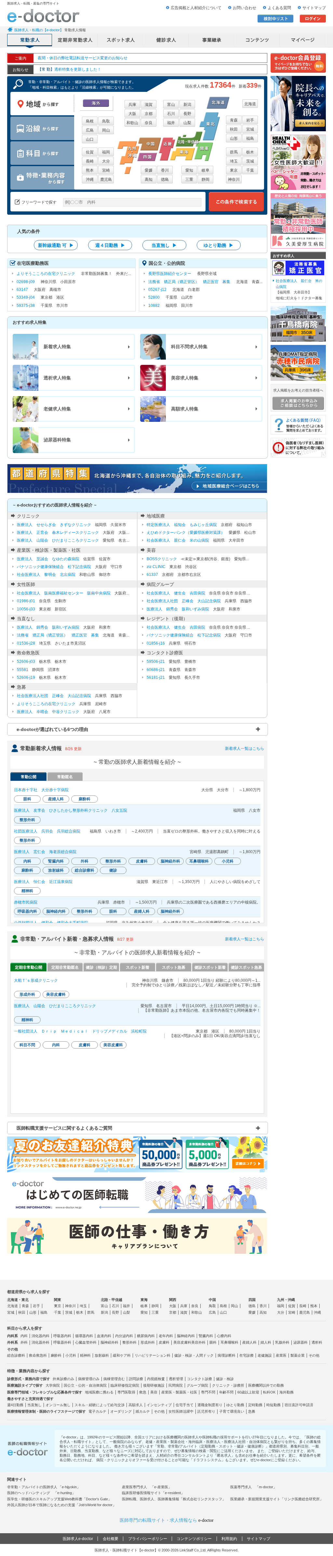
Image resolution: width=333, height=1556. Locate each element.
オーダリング (121, 1411)
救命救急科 (38, 1355)
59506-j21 (156, 661)
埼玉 (234, 161)
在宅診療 (246, 1355)
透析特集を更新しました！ (69, 69)
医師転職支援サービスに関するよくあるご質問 (64, 1128)
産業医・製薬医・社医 (179, 1392)
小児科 (70, 1355)
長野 (187, 113)
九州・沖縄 (286, 1300)
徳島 (165, 179)
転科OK (269, 1392)
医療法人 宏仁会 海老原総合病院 (45, 851)
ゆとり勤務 (235, 1405)
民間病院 (175, 1385)
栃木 (250, 152)
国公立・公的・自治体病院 (85, 1385)
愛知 (189, 170)
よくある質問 (279, 8)
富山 (171, 104)
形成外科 (147, 1342)
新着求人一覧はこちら (244, 748)
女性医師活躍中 (180, 1411)
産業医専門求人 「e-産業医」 (147, 1487)
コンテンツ (257, 40)
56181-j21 (156, 677)
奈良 (149, 123)
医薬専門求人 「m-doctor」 (253, 1487)
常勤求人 (30, 40)
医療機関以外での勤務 (266, 1385)
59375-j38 (26, 305)
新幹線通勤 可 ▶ (56, 245)
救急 (142, 1392)
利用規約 (229, 1538)
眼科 (213, 1342)
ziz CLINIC (156, 566)
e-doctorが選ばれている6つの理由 (52, 729)
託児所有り (206, 1411)
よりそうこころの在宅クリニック (46, 273)
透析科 (317, 1342)
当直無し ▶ (164, 245)
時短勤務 (273, 1405)
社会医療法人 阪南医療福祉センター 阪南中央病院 (64, 593)
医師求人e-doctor (78, 1538)
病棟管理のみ (89, 1379)
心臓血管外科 (86, 1342)
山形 (234, 138)
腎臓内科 (206, 1336)
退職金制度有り (209, 1405)
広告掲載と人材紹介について (196, 8)
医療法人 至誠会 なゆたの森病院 (48, 559)
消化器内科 (40, 1336)
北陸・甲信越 (111, 1300)
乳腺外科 (282, 1342)
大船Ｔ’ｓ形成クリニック (36, 980)
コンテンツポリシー (194, 1538)
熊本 (90, 170)
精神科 (85, 1355)
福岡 (106, 152)
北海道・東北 (18, 1300)
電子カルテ (97, 1411)
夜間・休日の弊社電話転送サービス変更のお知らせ (82, 58)
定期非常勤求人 (75, 40)
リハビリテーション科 (152, 1355)
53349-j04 (26, 297)
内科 (24, 1336)
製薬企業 (297, 1355)
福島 (250, 138)
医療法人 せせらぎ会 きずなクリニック (54, 524)
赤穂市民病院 (25, 902)
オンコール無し (58, 1405)
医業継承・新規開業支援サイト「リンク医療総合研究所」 (276, 1499)
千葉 (250, 170)
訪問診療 (136, 1379)
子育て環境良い (231, 1411)
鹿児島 (106, 179)
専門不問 (208, 1392)
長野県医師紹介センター (169, 273)
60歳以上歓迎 (248, 1392)
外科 (24, 1342)
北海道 (250, 104)
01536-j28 (26, 643)
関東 (57, 1300)
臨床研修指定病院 (125, 1385)
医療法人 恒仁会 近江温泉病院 (43, 881)
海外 (96, 103)
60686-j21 (156, 669)
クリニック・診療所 (228, 1385)
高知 (149, 179)
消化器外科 (40, 1342)
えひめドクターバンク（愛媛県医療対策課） (186, 532)
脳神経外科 (109, 1342)
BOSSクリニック (162, 559)
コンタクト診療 (199, 1379)
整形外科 (129, 1342)
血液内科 (104, 1336)
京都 (149, 113)
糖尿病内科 (146, 1336)
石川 (171, 113)
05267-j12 (157, 289)
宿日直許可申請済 (299, 1405)
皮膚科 (164, 1342)
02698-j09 (26, 281)
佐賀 (90, 152)
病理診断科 (226, 1355)
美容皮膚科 (182, 1342)
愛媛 (149, 170)
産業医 (281, 1355)
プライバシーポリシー (147, 1538)
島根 (90, 121)
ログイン (313, 18)
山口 (90, 139)
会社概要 (110, 1538)
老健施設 (265, 1355)
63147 (22, 289)
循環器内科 (84, 1336)
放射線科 (102, 1355)
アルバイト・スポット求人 (121, 40)
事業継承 (212, 40)
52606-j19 (26, 677)
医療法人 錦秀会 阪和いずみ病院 (178, 609)
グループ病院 (197, 1385)
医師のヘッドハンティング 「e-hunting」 (41, 1493)
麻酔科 (56, 1355)
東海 (144, 1300)
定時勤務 (255, 1405)
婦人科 (265, 1342)
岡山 (106, 130)
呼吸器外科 (62, 1342)
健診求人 (166, 40)
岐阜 (205, 170)
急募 (251, 1411)
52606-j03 (26, 661)
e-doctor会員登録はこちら (298, 63)
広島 (90, 130)
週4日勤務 (15, 1405)
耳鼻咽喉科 (229, 1342)
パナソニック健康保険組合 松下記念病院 (54, 566)
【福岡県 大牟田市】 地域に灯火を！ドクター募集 (299, 289)
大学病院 (53, 1385)
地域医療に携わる (99, 1392)
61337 (152, 574)
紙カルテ (143, 1411)
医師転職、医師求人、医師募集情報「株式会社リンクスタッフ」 (174, 1499)
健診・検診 (225, 1379)
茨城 (250, 161)
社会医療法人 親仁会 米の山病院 (178, 540)
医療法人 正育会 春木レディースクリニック (58, 532)
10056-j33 (26, 609)
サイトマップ (314, 8)
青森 (234, 120)
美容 (153, 1392)
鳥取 (106, 121)
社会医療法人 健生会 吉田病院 (176, 593)
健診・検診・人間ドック (194, 1355)
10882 (154, 305)
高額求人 (135, 1405)
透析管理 (176, 1379)
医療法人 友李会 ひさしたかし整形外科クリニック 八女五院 (70, 810)
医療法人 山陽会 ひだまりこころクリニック (58, 540)
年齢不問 (226, 1392)
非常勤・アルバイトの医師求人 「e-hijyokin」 (43, 1487)
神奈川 (234, 179)
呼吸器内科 (62, 1336)
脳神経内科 (186, 1336)
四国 (252, 1300)
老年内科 (166, 1336)
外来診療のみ (63, 1379)
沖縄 (90, 179)
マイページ (303, 40)
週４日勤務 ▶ (110, 245)
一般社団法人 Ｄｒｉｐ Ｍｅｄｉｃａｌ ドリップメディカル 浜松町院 (80, 1031)
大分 (106, 161)
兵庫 (132, 104)
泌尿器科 (300, 1342)
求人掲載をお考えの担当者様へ (298, 390)
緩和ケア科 (122, 1355)
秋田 (234, 129)
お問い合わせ (244, 8)
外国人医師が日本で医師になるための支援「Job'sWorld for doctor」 (61, 1505)
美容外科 (198, 1342)
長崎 (90, 161)
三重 (189, 179)
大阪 (132, 113)
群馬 (234, 152)
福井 (171, 123)
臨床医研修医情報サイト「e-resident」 (153, 1493)
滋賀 (149, 104)
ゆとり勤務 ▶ (218, 245)
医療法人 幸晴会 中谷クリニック (48, 711)
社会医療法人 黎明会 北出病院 (46, 574)
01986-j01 (26, 601)
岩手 (250, 120)
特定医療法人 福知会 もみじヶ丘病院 (182, 524)
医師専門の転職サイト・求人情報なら (167, 1520)
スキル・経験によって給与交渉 (99, 1405)
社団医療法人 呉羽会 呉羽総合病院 (47, 831)
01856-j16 (156, 643)
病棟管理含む (114, 1379)
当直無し (34, 1405)
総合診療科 (16, 1355)
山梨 (187, 123)
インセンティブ (159, 1405)
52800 (154, 297)
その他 (314, 1355)
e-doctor (43, 15)
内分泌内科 (124, 1336)
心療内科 (224, 1336)
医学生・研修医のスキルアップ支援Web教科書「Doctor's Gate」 (59, 1499)
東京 (234, 170)
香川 (165, 170)
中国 (212, 1300)
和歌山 (132, 123)
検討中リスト (275, 18)
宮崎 (106, 170)
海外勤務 (286, 1392)
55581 (22, 669)
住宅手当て (184, 1405)
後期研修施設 (154, 1385)
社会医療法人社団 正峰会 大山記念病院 (184, 601)
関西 (172, 1300)
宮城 (250, 129)
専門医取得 (126, 1392)
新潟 (187, 104)
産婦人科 (249, 1342)
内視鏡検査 (156, 1379)
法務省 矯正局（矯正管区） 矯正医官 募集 (189, 281)
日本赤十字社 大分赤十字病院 (41, 790)
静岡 (205, 179)
